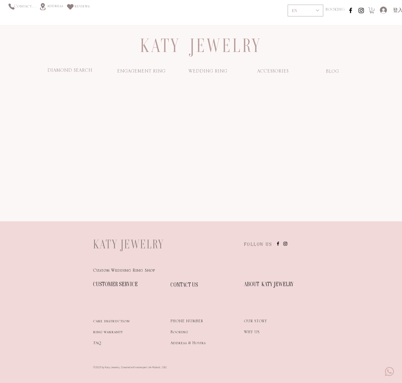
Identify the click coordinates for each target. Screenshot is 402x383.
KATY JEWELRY (128, 244)
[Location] (42, 6)
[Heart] (70, 7)
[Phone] (11, 6)
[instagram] (350, 10)
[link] (371, 10)
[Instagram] (361, 10)
